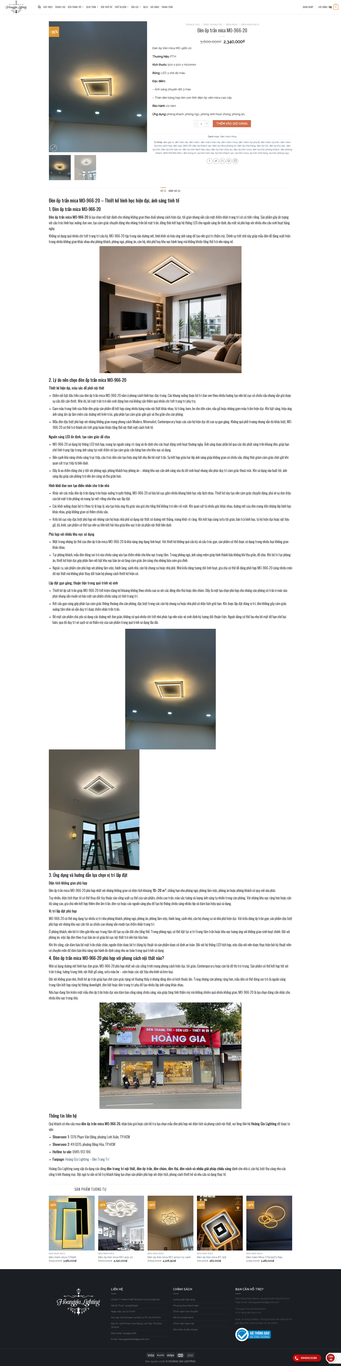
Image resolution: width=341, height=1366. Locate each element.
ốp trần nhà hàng (259, 153)
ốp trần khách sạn (224, 153)
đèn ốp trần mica (243, 149)
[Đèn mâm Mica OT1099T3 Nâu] (269, 1223)
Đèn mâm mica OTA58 (62, 1257)
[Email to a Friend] (222, 161)
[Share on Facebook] (210, 161)
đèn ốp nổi (262, 145)
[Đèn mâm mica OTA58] (72, 1223)
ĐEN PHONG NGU (172, 153)
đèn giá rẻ (168, 142)
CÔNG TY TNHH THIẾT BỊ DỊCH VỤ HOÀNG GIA (135, 1299)
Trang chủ (192, 24)
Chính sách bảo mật (183, 1323)
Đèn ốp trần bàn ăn (171, 149)
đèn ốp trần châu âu (221, 149)
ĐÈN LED (135, 7)
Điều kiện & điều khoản (185, 1329)
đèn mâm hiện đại (210, 142)
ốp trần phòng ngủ (279, 153)
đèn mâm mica (229, 142)
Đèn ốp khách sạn (202, 145)
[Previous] (55, 87)
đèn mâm (194, 142)
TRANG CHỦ (60, 7)
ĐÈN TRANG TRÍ (74, 7)
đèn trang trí (189, 153)
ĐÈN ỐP (187, 145)
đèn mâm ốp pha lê (249, 142)
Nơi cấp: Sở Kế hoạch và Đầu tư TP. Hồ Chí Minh (136, 1317)
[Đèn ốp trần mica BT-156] (220, 1223)
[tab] (163, 190)
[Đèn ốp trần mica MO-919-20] (121, 1223)
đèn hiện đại (181, 142)
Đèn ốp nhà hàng (246, 145)
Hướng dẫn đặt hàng (184, 1299)
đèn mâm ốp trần (270, 142)
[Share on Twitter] (216, 161)
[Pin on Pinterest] (229, 161)
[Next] (140, 87)
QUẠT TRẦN (91, 7)
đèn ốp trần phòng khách (266, 149)
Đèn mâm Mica (250, 24)
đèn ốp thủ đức (277, 145)
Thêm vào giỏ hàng (231, 123)
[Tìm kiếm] (39, 7)
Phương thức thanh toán (186, 1305)
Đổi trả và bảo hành (183, 1317)
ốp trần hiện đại (205, 153)
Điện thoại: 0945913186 (123, 1333)
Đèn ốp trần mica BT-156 (211, 1257)
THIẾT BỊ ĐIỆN (120, 7)
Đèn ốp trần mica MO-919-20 (115, 1257)
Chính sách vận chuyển (185, 1311)
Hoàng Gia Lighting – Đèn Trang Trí (87, 1159)
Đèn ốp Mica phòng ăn (224, 145)
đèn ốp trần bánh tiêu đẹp (196, 149)
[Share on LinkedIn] (235, 161)
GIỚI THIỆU (48, 7)
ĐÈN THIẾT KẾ (106, 7)
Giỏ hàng (154, 7)
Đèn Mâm (231, 24)
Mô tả (163, 191)
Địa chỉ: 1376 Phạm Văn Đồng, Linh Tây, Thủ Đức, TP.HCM (137, 1325)
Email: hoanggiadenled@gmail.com (130, 1339)
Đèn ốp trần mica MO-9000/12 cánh (169, 1257)
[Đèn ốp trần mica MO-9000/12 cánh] (170, 1223)
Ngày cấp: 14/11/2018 (123, 1311)
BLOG (145, 7)
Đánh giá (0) (174, 191)
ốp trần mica (242, 153)
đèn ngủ (177, 145)
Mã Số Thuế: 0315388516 (124, 1305)
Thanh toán (167, 7)
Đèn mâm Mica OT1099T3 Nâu (264, 1257)
